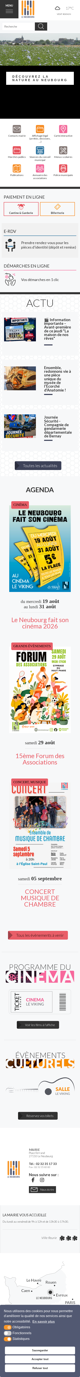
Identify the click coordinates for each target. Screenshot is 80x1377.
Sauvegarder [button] (40, 1350)
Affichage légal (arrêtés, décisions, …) (40, 138)
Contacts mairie (17, 135)
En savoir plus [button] (43, 1321)
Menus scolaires (63, 156)
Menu (9, 5)
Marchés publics (17, 156)
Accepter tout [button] (40, 1359)
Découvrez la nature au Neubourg (40, 78)
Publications (17, 175)
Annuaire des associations (40, 177)
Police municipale (63, 175)
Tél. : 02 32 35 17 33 (43, 1164)
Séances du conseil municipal (40, 158)
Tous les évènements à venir (40, 935)
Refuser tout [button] (40, 1368)
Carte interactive (63, 135)
